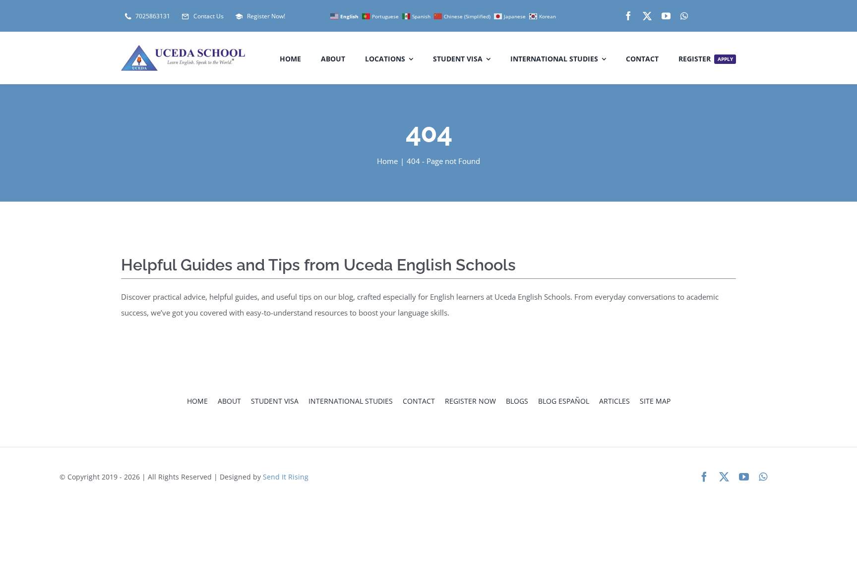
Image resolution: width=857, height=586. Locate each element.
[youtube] (666, 15)
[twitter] (647, 15)
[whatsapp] (684, 15)
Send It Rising (285, 476)
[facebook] (628, 15)
